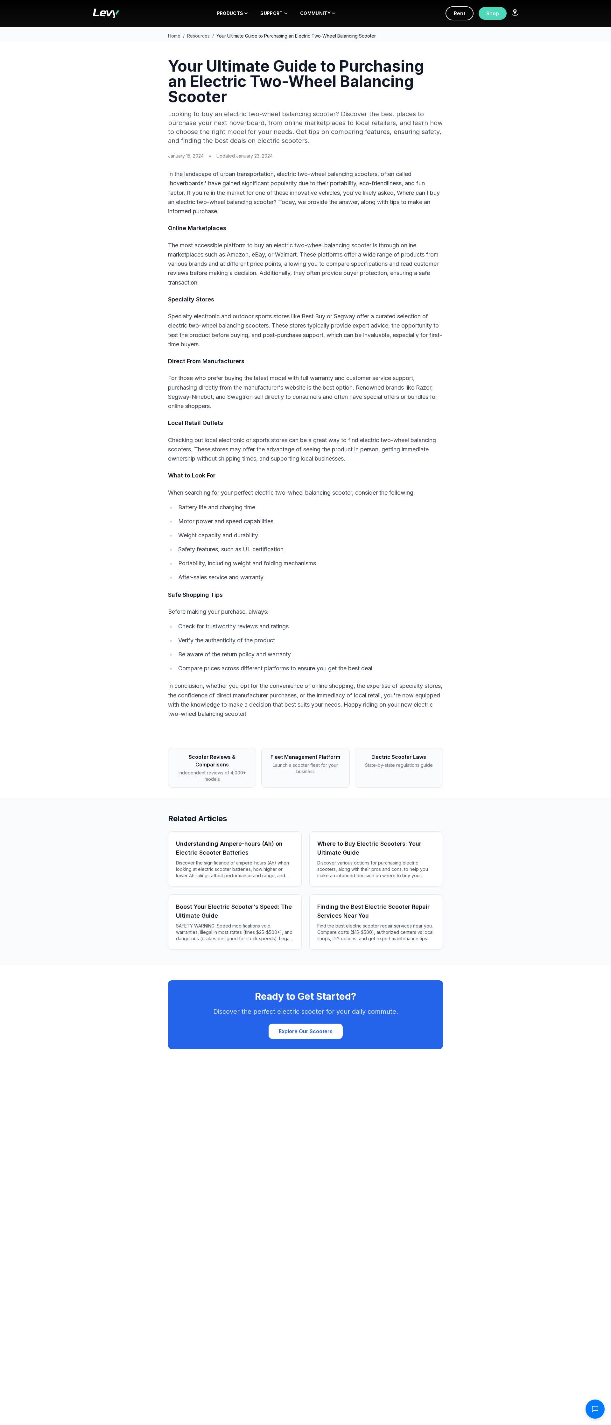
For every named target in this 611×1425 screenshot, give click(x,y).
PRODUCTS (230, 13)
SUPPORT (271, 13)
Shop (492, 13)
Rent (459, 13)
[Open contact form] (595, 1409)
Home (174, 36)
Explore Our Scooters (306, 1031)
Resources (198, 36)
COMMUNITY (315, 13)
